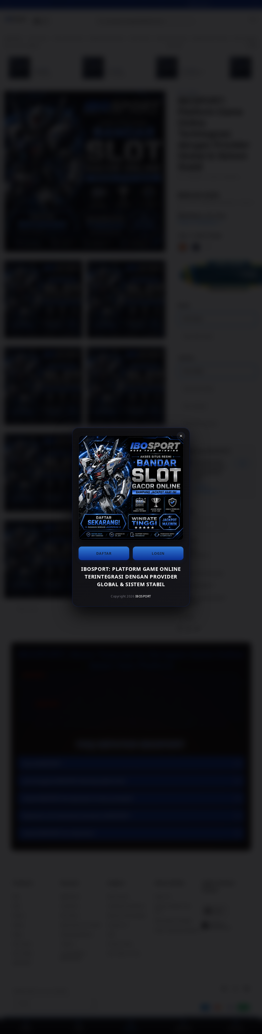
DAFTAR (104, 553)
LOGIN (158, 553)
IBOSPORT (143, 596)
